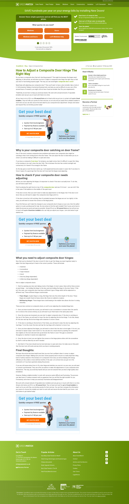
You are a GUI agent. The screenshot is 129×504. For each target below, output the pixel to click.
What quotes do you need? (43, 25)
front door (34, 161)
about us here (101, 496)
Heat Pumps (49, 4)
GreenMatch (19, 66)
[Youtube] (106, 459)
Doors (72, 4)
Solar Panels (39, 4)
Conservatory (81, 4)
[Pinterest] (106, 463)
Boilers (58, 4)
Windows (65, 4)
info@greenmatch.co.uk (23, 464)
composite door (49, 187)
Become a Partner (108, 1)
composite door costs (65, 81)
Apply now (85, 114)
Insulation (90, 4)
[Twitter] (106, 455)
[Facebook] (106, 452)
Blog (26, 66)
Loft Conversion (101, 4)
